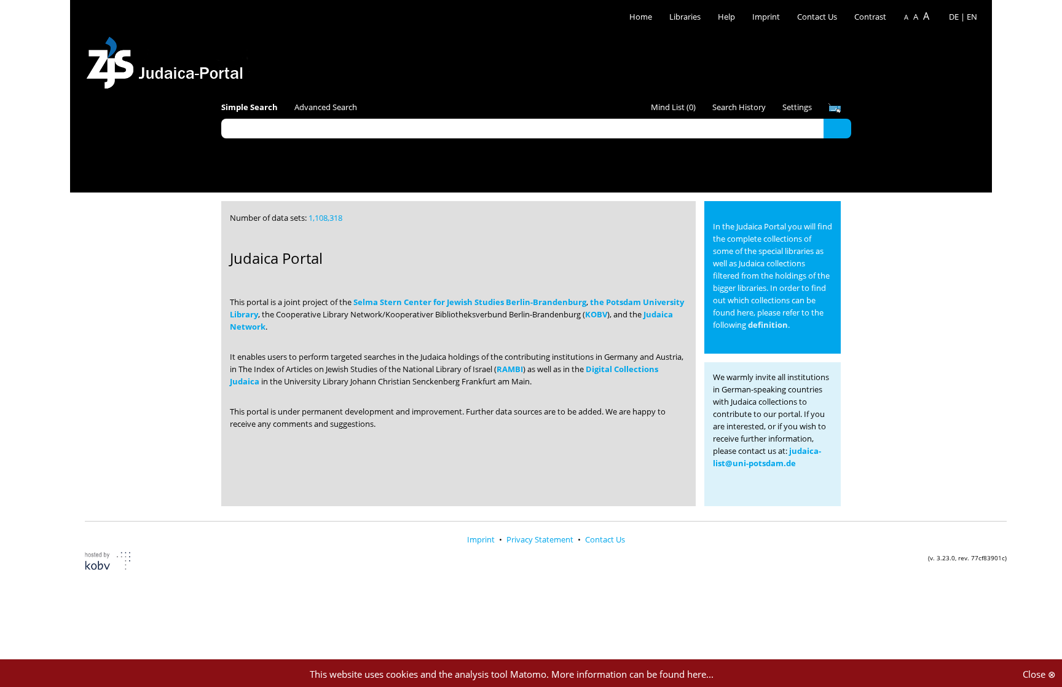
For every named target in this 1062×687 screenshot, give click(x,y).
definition (768, 324)
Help (726, 16)
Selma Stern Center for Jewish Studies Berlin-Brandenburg (469, 302)
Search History (739, 107)
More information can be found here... (632, 674)
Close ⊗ (1039, 674)
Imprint (766, 16)
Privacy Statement (540, 539)
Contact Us (818, 16)
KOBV (596, 314)
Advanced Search (325, 107)
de (954, 16)
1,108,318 (325, 217)
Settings (797, 107)
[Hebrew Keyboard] (834, 108)
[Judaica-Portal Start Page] (168, 59)
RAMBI (510, 369)
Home (640, 16)
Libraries (685, 16)
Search (837, 128)
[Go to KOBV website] (115, 562)
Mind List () (673, 107)
